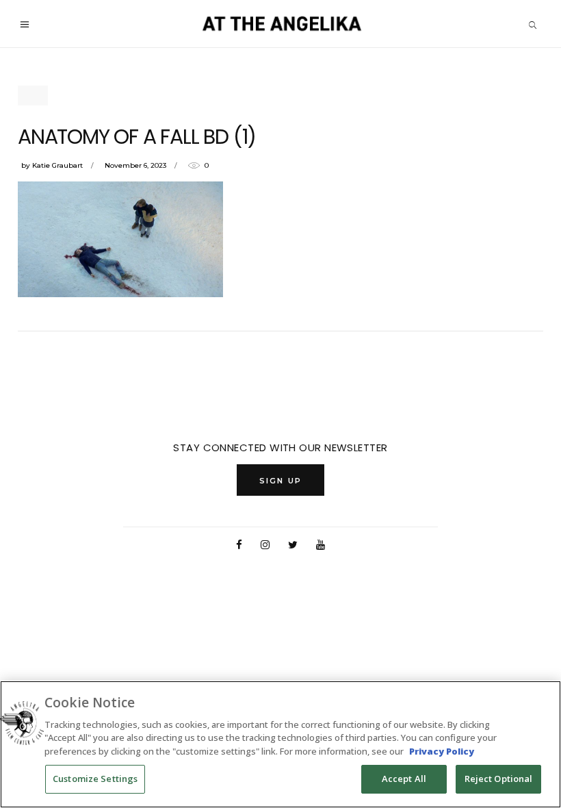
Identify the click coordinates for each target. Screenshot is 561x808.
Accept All (404, 778)
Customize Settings (95, 778)
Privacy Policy (441, 751)
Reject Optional (499, 778)
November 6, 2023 (135, 165)
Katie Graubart (57, 165)
